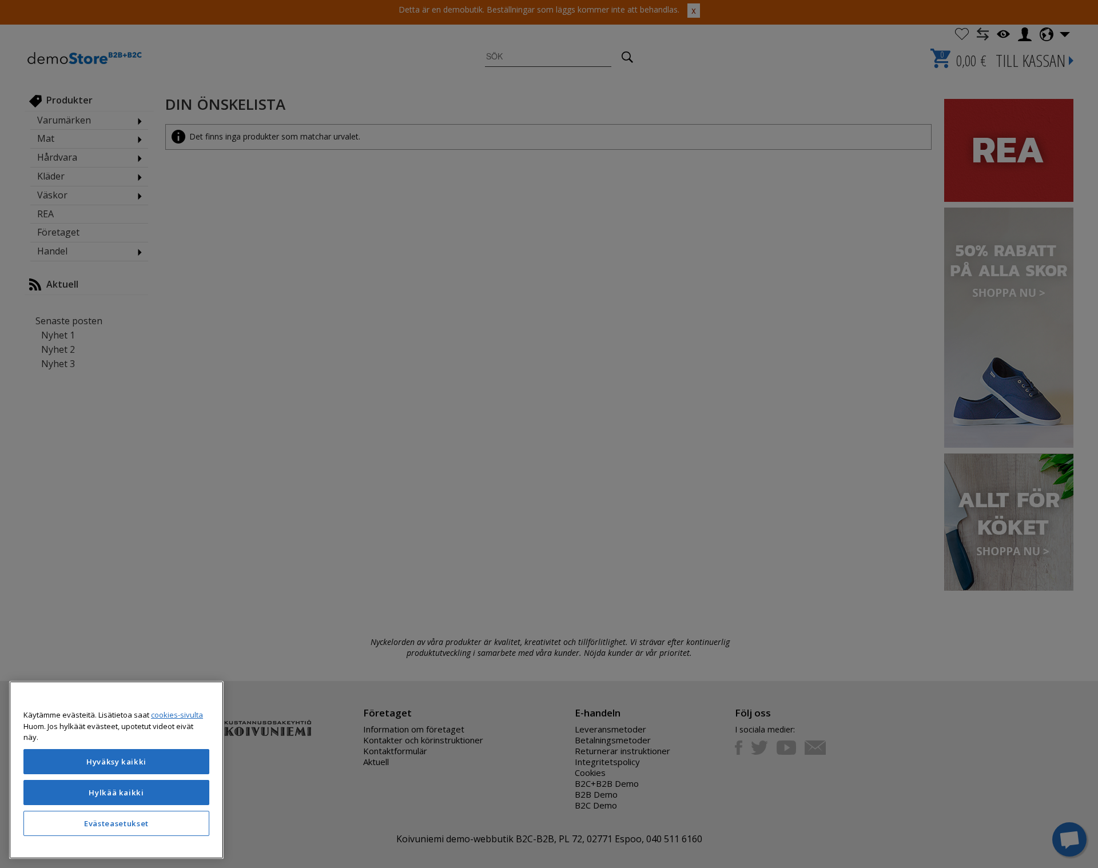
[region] (116, 770)
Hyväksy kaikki (116, 761)
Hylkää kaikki (116, 792)
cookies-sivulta (177, 715)
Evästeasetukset (116, 823)
